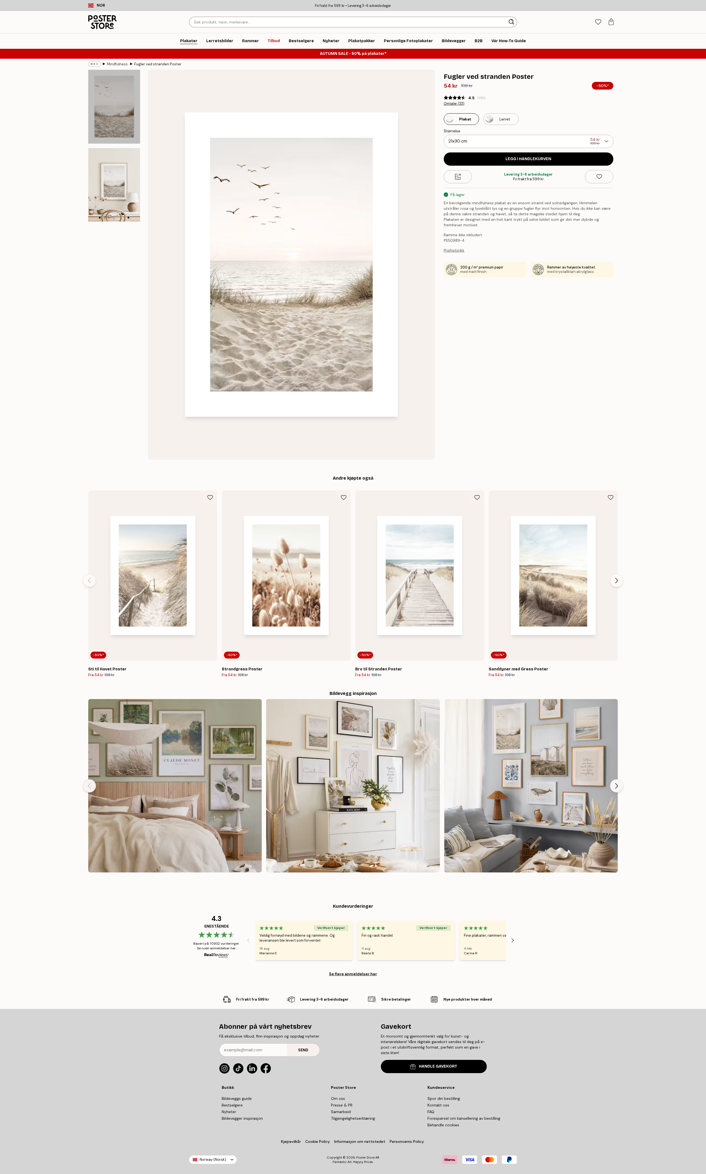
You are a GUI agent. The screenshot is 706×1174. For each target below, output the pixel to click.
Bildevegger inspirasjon (242, 1118)
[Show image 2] (114, 184)
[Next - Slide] (616, 580)
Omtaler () (454, 103)
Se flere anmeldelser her (353, 973)
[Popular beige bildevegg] (353, 785)
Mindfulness (117, 64)
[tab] (598, 22)
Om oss (338, 1098)
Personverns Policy (407, 1141)
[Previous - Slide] (89, 580)
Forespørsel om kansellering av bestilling (463, 1118)
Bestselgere (232, 1105)
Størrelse (452, 130)
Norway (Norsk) (213, 1159)
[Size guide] (458, 176)
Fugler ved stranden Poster (157, 64)
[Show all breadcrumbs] (94, 64)
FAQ (430, 1111)
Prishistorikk (454, 250)
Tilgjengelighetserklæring (353, 1118)
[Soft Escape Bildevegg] (175, 785)
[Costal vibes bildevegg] (531, 785)
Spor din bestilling (443, 1098)
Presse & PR (341, 1105)
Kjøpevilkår (291, 1141)
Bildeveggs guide (237, 1098)
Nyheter (229, 1111)
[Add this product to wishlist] (599, 176)
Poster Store (365, 1157)
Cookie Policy (317, 1141)
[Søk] (512, 22)
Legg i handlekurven (528, 159)
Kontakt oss (438, 1105)
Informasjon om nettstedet (359, 1141)
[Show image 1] (114, 107)
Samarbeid (341, 1111)
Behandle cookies (443, 1124)
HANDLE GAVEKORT (438, 1066)
